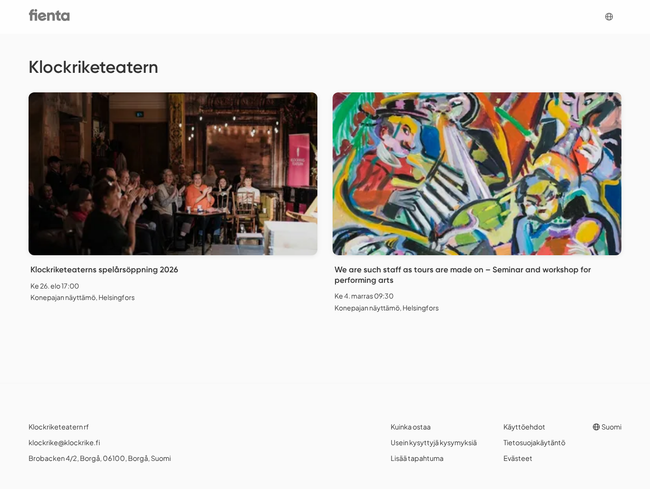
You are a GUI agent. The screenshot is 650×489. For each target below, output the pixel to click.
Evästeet (517, 458)
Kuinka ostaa (411, 426)
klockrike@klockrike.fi (64, 442)
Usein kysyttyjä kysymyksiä (434, 442)
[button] (609, 17)
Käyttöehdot (524, 426)
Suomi (611, 426)
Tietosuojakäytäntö (534, 442)
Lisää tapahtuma (417, 458)
